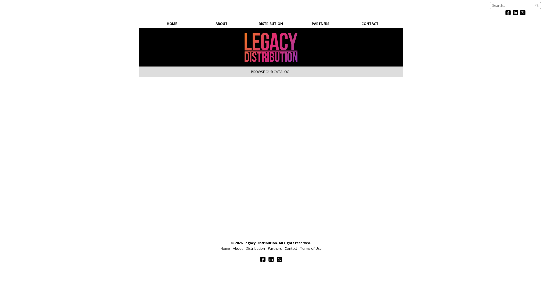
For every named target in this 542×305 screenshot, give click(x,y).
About (222, 23)
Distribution (271, 23)
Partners (320, 23)
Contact (370, 23)
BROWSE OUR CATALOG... (271, 71)
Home (172, 23)
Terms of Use (311, 248)
